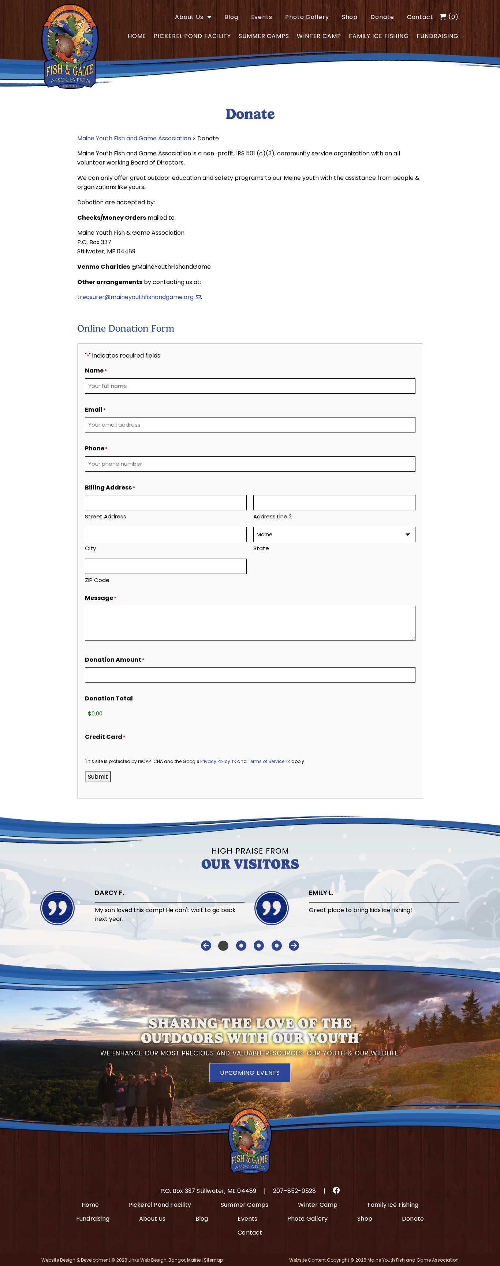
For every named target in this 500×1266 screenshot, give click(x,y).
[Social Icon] (336, 1190)
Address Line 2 (272, 516)
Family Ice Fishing (379, 36)
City (90, 548)
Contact (420, 17)
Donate (382, 17)
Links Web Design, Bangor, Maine (165, 1260)
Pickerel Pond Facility (192, 36)
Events (261, 17)
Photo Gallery (307, 17)
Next (294, 945)
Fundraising (438, 36)
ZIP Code (97, 580)
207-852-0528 (294, 1191)
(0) (453, 17)
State (261, 548)
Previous (206, 945)
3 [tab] (259, 946)
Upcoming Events (250, 1073)
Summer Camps (264, 36)
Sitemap (213, 1260)
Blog (231, 17)
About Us (189, 17)
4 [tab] (276, 946)
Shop (350, 17)
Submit (98, 776)
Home (137, 36)
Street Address (105, 516)
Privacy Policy (215, 761)
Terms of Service (266, 761)
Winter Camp (319, 36)
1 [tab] (223, 946)
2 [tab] (241, 946)
